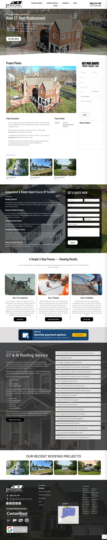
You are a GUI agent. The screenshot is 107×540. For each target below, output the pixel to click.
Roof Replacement (68, 124)
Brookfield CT (86, 503)
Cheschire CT (94, 508)
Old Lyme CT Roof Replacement (59, 177)
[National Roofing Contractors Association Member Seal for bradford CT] (27, 519)
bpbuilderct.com (13, 137)
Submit (85, 114)
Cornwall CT (94, 513)
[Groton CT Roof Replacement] (41, 159)
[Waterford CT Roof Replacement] (89, 461)
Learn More (84, 147)
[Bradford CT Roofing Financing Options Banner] (53, 330)
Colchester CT (86, 511)
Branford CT (85, 499)
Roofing (65, 126)
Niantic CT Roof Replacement (11, 177)
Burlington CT (86, 504)
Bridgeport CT (94, 499)
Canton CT (85, 506)
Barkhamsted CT (87, 492)
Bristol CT (93, 501)
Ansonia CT (94, 489)
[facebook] (7, 503)
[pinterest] (19, 503)
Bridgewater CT (86, 501)
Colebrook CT (94, 511)
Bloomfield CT (86, 497)
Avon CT (16, 125)
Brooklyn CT (94, 503)
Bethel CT (85, 496)
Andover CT (85, 489)
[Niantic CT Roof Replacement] (17, 159)
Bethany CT (94, 494)
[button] (78, 353)
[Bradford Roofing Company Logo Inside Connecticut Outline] (20, 519)
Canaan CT (94, 504)
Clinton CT (94, 510)
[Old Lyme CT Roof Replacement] (65, 159)
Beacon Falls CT (95, 492)
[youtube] (13, 503)
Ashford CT (85, 490)
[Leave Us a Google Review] (17, 526)
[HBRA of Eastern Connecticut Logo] (14, 519)
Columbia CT (86, 513)
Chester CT (85, 510)
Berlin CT (85, 494)
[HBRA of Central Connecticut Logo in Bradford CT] (8, 519)
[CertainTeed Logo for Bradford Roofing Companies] (17, 512)
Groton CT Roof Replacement (35, 177)
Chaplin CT (85, 508)
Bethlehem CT (94, 496)
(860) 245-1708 (95, 3)
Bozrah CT (94, 497)
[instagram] (10, 503)
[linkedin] (16, 503)
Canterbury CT (94, 506)
